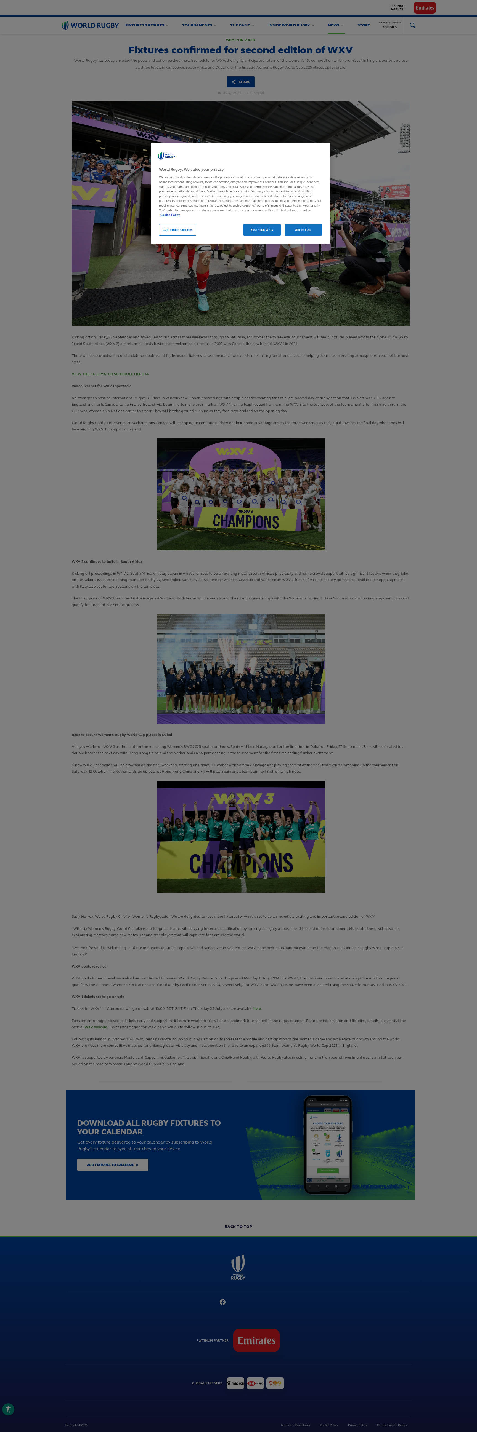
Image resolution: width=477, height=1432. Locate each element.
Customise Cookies (178, 230)
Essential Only (262, 230)
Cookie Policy (170, 215)
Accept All (303, 230)
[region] (240, 193)
